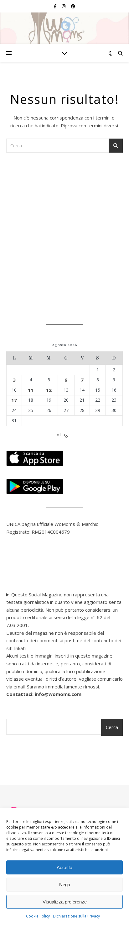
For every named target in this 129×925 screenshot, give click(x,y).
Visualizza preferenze (65, 901)
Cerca (112, 727)
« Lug (62, 434)
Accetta (64, 867)
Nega (64, 884)
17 (14, 400)
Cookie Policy (38, 916)
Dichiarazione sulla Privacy (76, 916)
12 (49, 390)
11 (31, 390)
